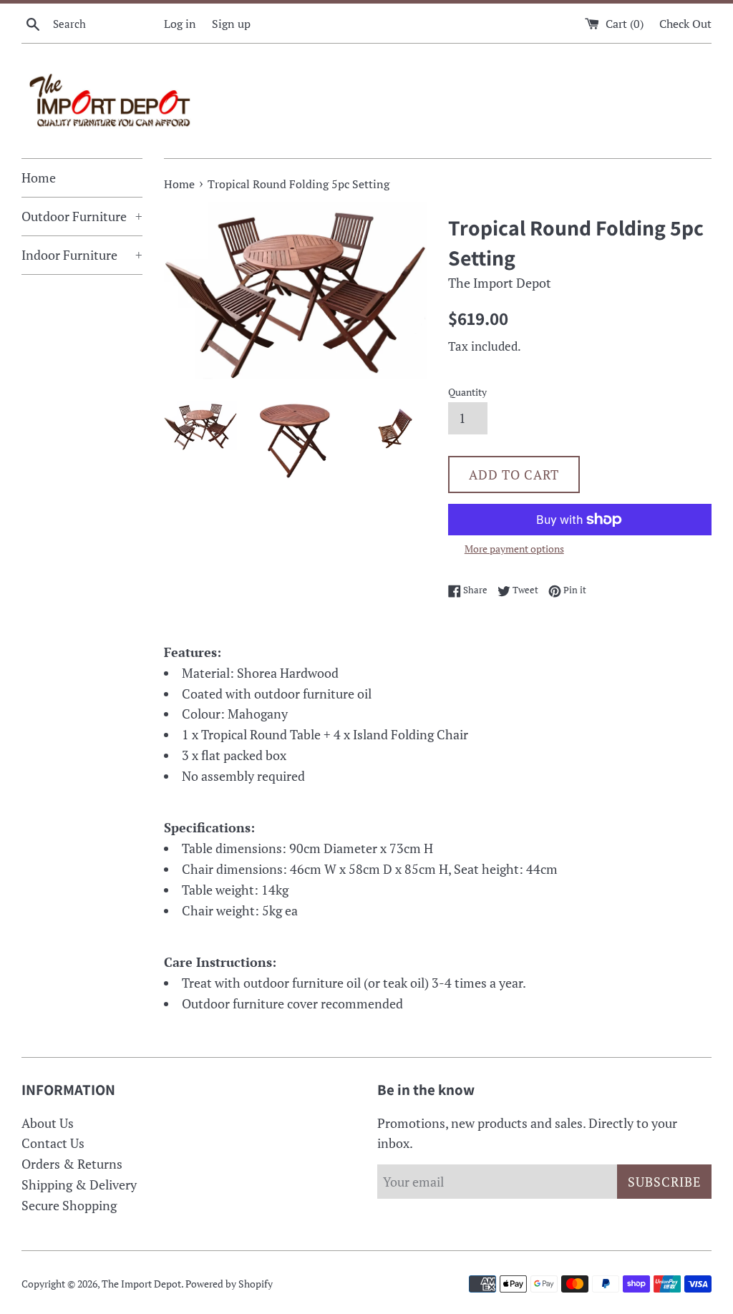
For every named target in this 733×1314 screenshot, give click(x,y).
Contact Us (52, 1143)
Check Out (685, 23)
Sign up (231, 23)
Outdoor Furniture (81, 216)
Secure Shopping (69, 1205)
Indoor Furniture (81, 254)
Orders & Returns (71, 1163)
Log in (180, 23)
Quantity (467, 392)
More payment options (514, 548)
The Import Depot (141, 1283)
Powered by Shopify (229, 1283)
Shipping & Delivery (79, 1184)
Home (38, 177)
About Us (47, 1123)
